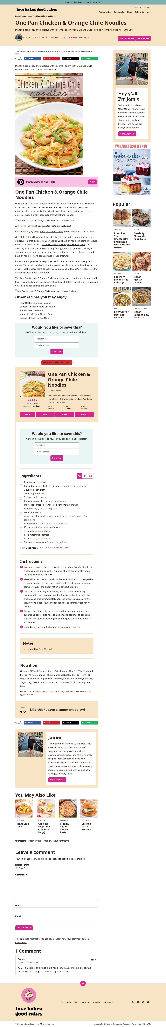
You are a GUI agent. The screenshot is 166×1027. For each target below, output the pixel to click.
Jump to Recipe (127, 38)
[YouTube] (138, 1002)
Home (17, 16)
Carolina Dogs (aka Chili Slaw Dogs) (44, 828)
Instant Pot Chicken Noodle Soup (36, 314)
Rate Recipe (143, 38)
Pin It (92, 182)
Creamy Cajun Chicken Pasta (64, 828)
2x (85, 476)
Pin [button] (45, 414)
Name (19, 905)
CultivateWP (145, 1024)
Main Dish (36, 16)
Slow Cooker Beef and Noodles (35, 303)
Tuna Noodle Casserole (31, 310)
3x (90, 476)
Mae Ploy (76, 269)
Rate (64, 414)
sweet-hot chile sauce (65, 265)
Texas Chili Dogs (23, 825)
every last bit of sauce (51, 231)
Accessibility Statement (103, 1024)
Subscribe (139, 12)
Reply (94, 960)
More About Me (57, 780)
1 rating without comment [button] (55, 841)
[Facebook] (143, 1002)
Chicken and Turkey (48, 16)
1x (79, 476)
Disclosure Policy (87, 51)
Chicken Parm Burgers (86, 826)
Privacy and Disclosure (121, 1024)
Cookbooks (119, 12)
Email (19, 916)
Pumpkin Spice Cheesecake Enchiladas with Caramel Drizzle (122, 240)
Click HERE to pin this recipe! (57, 363)
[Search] (148, 11)
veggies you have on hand (62, 241)
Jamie (28, 37)
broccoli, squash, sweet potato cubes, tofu (63, 244)
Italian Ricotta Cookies (138, 279)
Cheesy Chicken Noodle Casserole (37, 306)
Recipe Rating (22, 865)
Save (27, 414)
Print (84, 414)
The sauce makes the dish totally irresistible (61, 282)
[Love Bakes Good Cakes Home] (36, 10)
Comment (21, 874)
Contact (146, 7)
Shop (129, 12)
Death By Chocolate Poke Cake (140, 236)
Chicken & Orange (38, 278)
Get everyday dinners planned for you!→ (83, 2)
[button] (70, 37)
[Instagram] (133, 1002)
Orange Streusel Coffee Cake (34, 318)
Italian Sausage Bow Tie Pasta (141, 314)
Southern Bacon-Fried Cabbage (121, 279)
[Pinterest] (148, 1002)
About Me (137, 7)
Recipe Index (105, 12)
